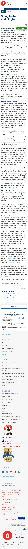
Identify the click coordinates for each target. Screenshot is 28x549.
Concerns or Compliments (13, 492)
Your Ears (5, 300)
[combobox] (15, 11)
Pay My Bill (5, 337)
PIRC (3, 385)
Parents (8, 519)
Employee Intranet (18, 530)
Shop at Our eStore (7, 348)
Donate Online (6, 340)
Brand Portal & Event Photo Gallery (11, 416)
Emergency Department (8, 485)
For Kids (16, 9)
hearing (7, 30)
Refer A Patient (6, 396)
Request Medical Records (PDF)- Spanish (13, 376)
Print (14, 306)
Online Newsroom (7, 413)
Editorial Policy (13, 312)
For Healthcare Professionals (10, 393)
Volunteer (5, 343)
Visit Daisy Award (7, 351)
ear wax (12, 218)
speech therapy (11, 260)
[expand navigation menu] (26, 3)
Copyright (13, 315)
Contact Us (5, 345)
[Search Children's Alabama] (23, 3)
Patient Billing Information (9, 363)
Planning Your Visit (7, 357)
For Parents (8, 9)
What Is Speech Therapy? (9, 295)
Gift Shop (4, 388)
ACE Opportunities (7, 399)
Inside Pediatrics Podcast (9, 422)
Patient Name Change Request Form (12, 365)
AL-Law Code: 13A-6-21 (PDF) (10, 491)
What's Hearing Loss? (8, 297)
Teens (12, 519)
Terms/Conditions (6, 507)
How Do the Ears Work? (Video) (11, 302)
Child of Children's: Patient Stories (11, 419)
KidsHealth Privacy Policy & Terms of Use (13, 314)
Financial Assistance (7, 379)
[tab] (23, 288)
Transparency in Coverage (9, 513)
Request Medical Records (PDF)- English (13, 373)
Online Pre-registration (8, 360)
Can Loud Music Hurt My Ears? (11, 293)
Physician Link (6, 402)
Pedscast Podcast (7, 437)
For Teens (23, 9)
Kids (16, 519)
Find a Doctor (6, 405)
